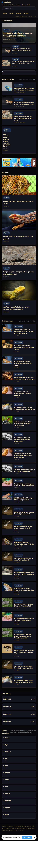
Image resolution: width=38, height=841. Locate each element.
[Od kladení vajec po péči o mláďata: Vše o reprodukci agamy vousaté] (19, 455)
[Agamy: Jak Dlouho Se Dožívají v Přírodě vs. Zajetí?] (19, 192)
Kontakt (26, 13)
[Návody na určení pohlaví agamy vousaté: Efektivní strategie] (19, 393)
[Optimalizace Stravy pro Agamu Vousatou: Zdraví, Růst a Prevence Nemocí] (19, 331)
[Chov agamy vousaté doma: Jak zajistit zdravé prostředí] (19, 666)
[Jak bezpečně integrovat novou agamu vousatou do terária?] (19, 363)
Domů (5, 13)
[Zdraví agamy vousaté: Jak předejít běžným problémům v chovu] (19, 117)
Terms (21, 831)
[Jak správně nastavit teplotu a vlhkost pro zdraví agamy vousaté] (19, 619)
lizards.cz (7, 2)
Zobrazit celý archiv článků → (27, 79)
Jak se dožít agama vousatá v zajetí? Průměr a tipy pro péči (21, 49)
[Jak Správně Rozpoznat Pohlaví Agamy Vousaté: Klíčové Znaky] (19, 439)
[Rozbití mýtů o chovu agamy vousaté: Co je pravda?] (19, 228)
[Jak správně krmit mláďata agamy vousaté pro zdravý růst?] (19, 139)
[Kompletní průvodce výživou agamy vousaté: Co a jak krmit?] (19, 527)
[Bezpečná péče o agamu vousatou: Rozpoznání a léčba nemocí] (19, 589)
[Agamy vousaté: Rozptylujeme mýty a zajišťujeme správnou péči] (19, 651)
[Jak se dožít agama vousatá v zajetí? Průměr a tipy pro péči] (19, 102)
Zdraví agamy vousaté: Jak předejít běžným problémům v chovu (23, 62)
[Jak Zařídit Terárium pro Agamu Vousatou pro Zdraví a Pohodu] (19, 347)
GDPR (16, 831)
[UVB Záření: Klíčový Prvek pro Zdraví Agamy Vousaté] (19, 498)
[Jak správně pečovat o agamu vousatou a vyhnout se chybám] (19, 484)
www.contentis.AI (7, 831)
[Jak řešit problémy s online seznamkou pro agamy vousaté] (19, 408)
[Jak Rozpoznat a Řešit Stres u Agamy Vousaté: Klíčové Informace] (19, 298)
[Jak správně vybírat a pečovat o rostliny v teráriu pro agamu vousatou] (19, 573)
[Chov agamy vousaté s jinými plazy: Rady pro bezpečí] (19, 558)
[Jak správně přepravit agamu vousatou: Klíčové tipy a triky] (19, 681)
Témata (18, 13)
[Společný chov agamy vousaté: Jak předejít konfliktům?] (19, 512)
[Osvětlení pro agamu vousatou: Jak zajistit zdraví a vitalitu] (19, 470)
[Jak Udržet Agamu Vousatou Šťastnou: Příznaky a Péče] (19, 604)
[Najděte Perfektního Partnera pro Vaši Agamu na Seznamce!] (19, 88)
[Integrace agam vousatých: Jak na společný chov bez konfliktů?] (19, 263)
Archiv (11, 13)
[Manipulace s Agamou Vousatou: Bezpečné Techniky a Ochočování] (19, 543)
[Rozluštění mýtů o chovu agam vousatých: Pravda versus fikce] (19, 378)
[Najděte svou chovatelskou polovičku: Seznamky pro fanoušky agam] (19, 423)
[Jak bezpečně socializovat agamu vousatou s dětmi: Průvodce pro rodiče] (19, 635)
